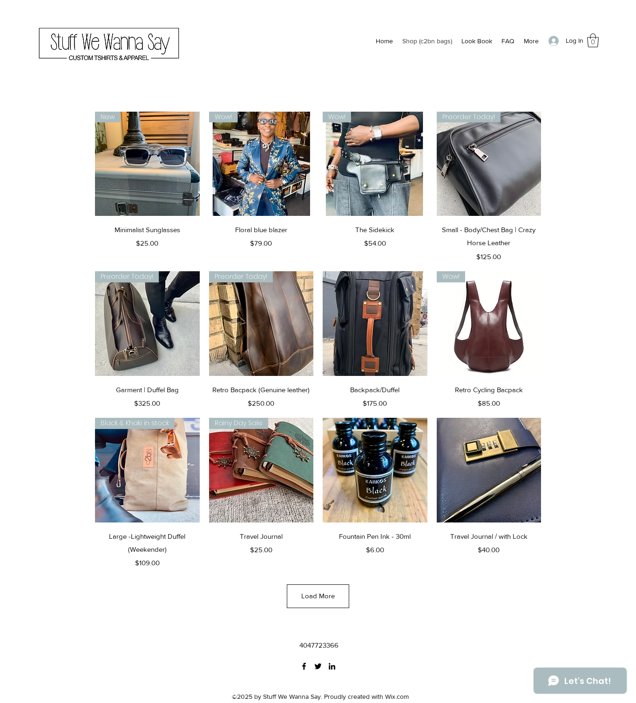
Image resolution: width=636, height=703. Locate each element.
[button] (593, 40)
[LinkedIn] (332, 666)
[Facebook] (304, 666)
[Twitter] (318, 666)
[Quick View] (375, 323)
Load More (318, 596)
